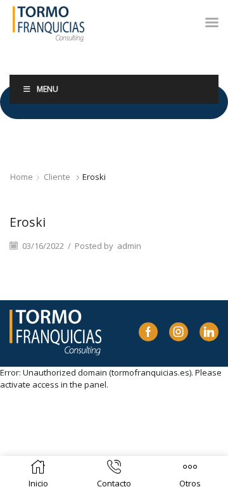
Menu (47, 89)
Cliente (57, 176)
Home (21, 176)
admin (129, 245)
